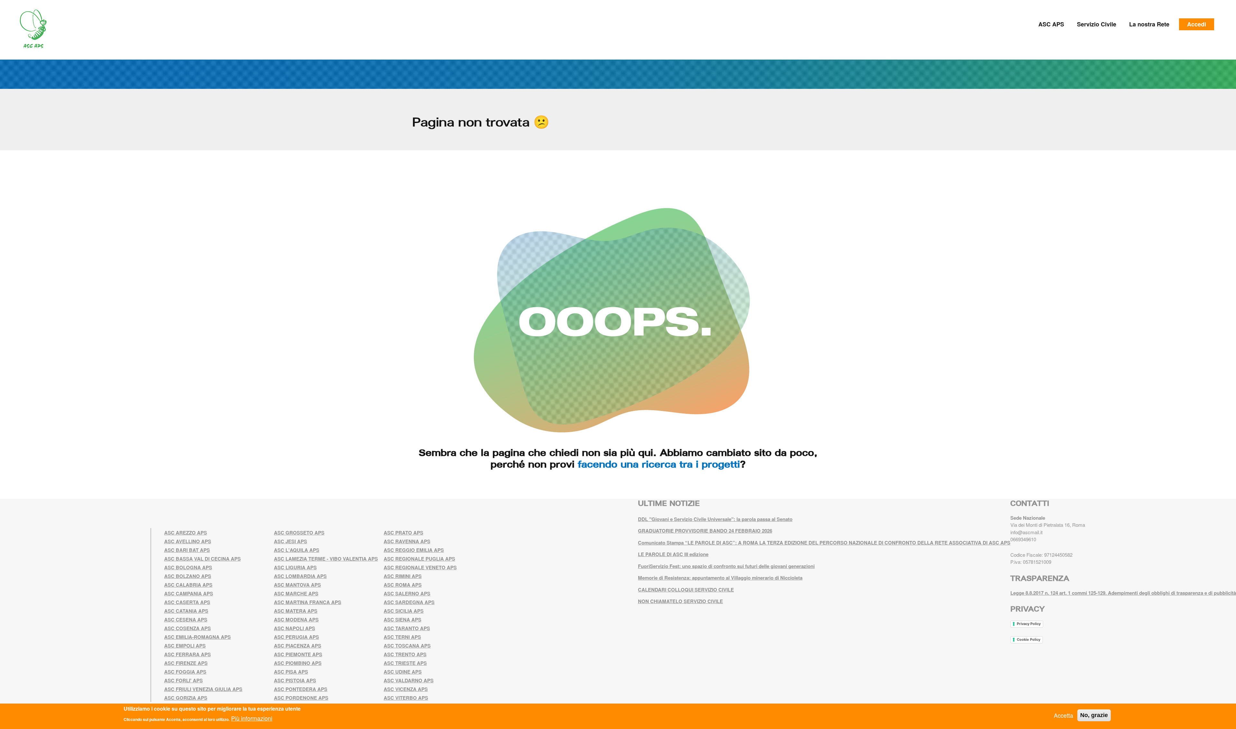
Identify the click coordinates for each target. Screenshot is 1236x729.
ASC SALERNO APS (407, 593)
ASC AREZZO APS (185, 532)
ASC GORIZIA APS (185, 697)
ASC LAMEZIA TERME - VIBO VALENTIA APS (326, 558)
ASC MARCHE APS (296, 593)
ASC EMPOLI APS (185, 645)
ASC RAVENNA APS (407, 541)
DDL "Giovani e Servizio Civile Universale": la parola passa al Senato (715, 519)
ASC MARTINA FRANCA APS (307, 602)
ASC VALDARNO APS (409, 680)
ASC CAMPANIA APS (188, 593)
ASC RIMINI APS (403, 576)
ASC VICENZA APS (406, 689)
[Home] (35, 29)
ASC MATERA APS (295, 610)
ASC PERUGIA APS (296, 636)
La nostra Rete (1149, 24)
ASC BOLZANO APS (187, 576)
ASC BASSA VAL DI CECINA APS (202, 558)
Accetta (1063, 715)
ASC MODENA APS (296, 619)
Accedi (1196, 24)
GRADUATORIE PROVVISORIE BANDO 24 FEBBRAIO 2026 (705, 530)
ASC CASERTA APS (187, 602)
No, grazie (1094, 715)
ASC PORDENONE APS (301, 697)
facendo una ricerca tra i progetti (659, 464)
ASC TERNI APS (402, 636)
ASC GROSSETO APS (299, 532)
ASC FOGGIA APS (185, 671)
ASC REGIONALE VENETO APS (420, 567)
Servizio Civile (1096, 24)
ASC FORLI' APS (183, 680)
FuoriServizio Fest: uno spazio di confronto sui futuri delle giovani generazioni (726, 566)
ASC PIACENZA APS (297, 645)
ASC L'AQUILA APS (296, 550)
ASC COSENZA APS (187, 628)
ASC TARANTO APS (407, 628)
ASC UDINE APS (403, 671)
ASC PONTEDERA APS (300, 689)
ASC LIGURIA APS (295, 567)
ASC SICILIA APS (404, 610)
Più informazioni (251, 718)
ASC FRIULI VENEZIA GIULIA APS (203, 689)
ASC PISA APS (291, 671)
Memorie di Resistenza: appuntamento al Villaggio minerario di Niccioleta (720, 577)
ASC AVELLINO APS (187, 541)
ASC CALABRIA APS (188, 584)
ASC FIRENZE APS (186, 663)
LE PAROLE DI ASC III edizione (673, 554)
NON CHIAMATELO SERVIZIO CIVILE (680, 601)
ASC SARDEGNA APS (409, 602)
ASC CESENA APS (185, 619)
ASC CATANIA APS (186, 610)
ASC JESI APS (290, 541)
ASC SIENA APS (402, 619)
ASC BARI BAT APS (187, 550)
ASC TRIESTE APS (405, 663)
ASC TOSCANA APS (407, 645)
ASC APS (1051, 24)
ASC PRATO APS (403, 532)
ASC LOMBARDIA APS (300, 576)
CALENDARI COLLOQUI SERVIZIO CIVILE (686, 589)
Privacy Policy (1029, 623)
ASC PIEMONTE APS (298, 654)
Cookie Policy (1028, 639)
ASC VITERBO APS (406, 697)
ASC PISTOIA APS (295, 680)
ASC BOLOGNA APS (188, 567)
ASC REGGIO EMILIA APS (414, 550)
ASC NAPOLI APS (294, 628)
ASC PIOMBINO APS (298, 663)
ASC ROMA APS (403, 584)
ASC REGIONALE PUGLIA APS (419, 558)
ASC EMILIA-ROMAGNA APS (197, 636)
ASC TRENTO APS (405, 654)
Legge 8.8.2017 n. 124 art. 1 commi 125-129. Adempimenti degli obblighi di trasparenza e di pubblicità (1123, 592)
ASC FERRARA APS (187, 654)
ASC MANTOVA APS (297, 584)
